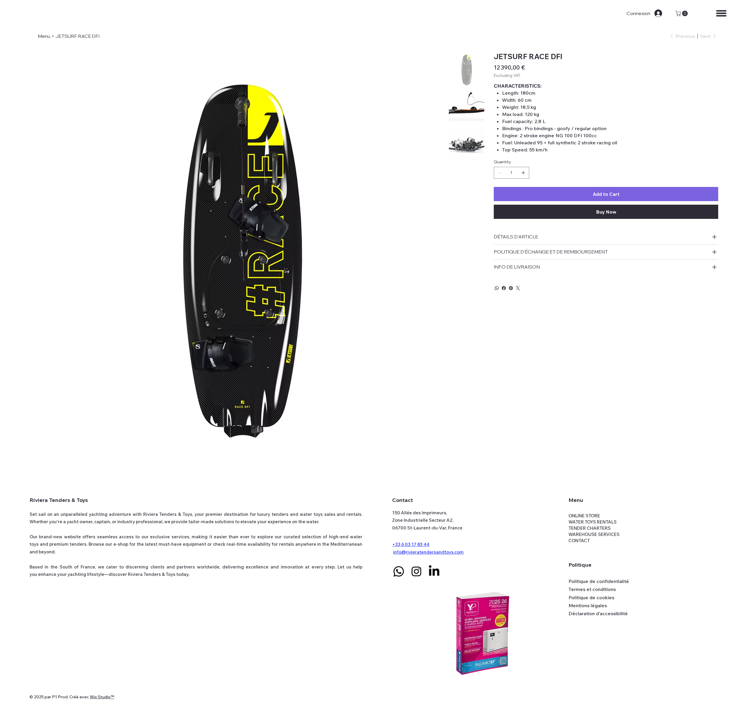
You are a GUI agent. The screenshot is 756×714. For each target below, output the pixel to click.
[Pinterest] (511, 288)
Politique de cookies (591, 597)
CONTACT (579, 540)
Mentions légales (587, 605)
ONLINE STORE (584, 515)
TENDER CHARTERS (589, 528)
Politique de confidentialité (598, 581)
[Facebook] (504, 288)
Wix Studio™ (102, 697)
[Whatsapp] (398, 571)
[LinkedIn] (434, 571)
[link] (682, 13)
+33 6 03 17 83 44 (410, 544)
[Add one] (523, 173)
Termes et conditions (592, 589)
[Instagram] (416, 571)
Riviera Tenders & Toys (59, 500)
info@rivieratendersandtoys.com (428, 552)
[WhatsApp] (497, 288)
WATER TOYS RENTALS (592, 522)
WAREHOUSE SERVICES (594, 534)
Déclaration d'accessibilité (598, 613)
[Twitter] (518, 288)
